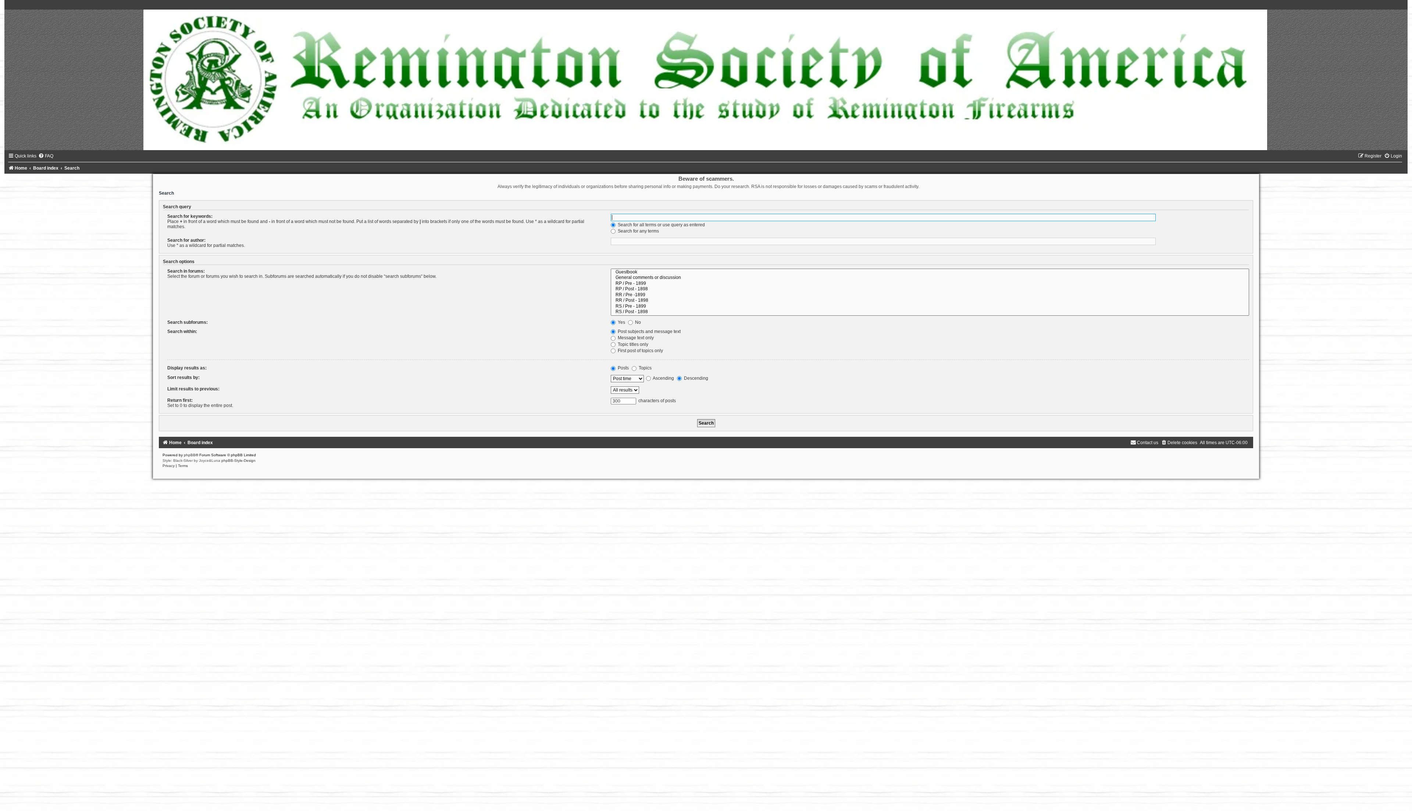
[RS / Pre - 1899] (929, 306)
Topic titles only (632, 344)
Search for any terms (638, 231)
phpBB (190, 455)
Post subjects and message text (649, 331)
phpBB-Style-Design (238, 460)
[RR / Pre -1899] (929, 295)
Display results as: (187, 368)
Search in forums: (186, 271)
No (637, 322)
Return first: (180, 400)
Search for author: (186, 240)
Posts (623, 368)
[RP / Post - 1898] (929, 289)
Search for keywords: (190, 216)
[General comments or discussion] (929, 278)
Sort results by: (183, 377)
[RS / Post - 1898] (929, 312)
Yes (621, 322)
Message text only (635, 337)
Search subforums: (187, 322)
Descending (695, 378)
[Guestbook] (929, 272)
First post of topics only (640, 350)
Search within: (182, 331)
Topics (645, 368)
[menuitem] (45, 156)
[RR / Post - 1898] (929, 301)
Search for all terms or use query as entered (661, 224)
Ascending (663, 378)
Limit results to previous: (193, 389)
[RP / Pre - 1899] (929, 284)
